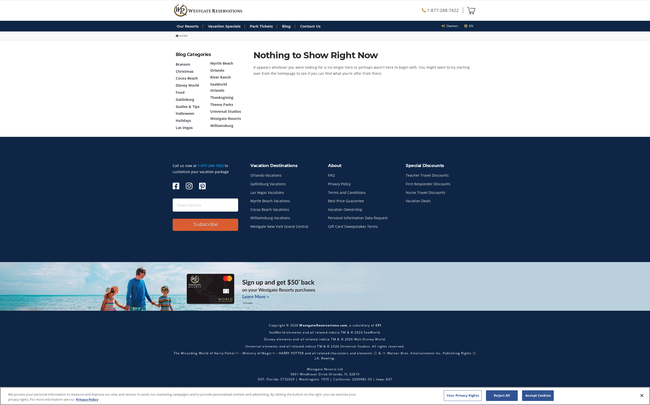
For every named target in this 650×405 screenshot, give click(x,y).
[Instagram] (189, 186)
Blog (286, 26)
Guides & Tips (188, 106)
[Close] (641, 395)
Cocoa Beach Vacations (269, 209)
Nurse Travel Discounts (425, 192)
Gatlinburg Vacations (268, 183)
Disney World (187, 85)
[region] (325, 396)
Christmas (184, 71)
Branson (183, 64)
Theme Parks (221, 104)
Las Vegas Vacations (267, 192)
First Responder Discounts (428, 183)
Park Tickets (261, 26)
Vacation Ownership (345, 209)
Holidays (183, 120)
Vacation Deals (418, 200)
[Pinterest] (202, 186)
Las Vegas (184, 127)
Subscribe (205, 224)
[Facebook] (176, 186)
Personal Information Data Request (358, 217)
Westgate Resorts (225, 118)
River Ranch (220, 77)
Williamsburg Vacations (270, 217)
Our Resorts (188, 26)
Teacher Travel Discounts (427, 175)
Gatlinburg (185, 99)
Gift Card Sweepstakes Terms (353, 226)
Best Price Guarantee (346, 200)
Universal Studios (225, 111)
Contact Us (310, 26)
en (470, 26)
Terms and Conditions (347, 192)
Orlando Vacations (266, 175)
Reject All (502, 395)
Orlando (217, 70)
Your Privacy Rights (463, 395)
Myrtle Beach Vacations (270, 200)
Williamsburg (221, 125)
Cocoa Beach (187, 78)
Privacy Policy (339, 183)
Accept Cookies (538, 395)
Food (180, 92)
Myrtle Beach (221, 63)
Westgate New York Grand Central (279, 226)
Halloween (185, 113)
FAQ (331, 175)
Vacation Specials (224, 26)
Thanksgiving (221, 97)
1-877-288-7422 (442, 10)
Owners (451, 26)
